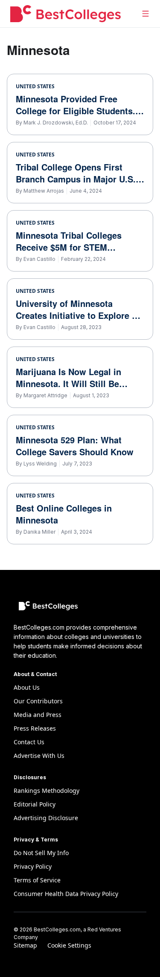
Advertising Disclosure (46, 818)
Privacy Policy (33, 866)
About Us (27, 687)
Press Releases (35, 728)
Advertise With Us (39, 756)
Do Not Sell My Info (41, 853)
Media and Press (37, 715)
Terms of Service (37, 880)
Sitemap (25, 945)
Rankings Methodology (46, 790)
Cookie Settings (69, 945)
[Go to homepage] (65, 13)
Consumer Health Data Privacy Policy (66, 894)
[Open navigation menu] (145, 13)
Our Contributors (38, 701)
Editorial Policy (34, 804)
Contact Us (29, 742)
